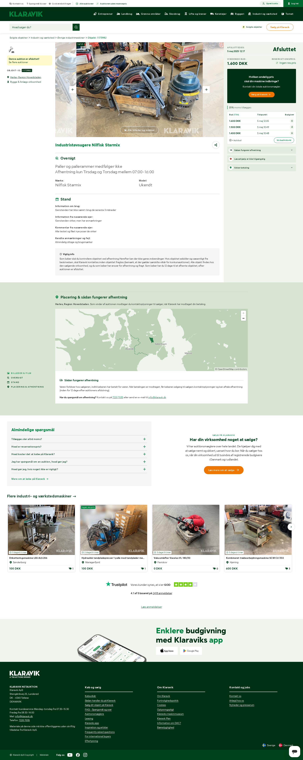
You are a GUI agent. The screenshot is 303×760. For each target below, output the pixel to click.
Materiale (44, 755)
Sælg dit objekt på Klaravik (99, 705)
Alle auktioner (86, 3)
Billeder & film (21, 373)
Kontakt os (18, 3)
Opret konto (272, 3)
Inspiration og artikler (96, 727)
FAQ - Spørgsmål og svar (98, 709)
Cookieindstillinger (61, 3)
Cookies (161, 705)
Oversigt (17, 377)
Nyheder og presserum (241, 705)
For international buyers (98, 736)
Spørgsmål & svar (37, 3)
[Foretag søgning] (76, 27)
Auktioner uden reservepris (113, 3)
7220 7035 (117, 397)
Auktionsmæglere (94, 713)
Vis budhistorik (284, 140)
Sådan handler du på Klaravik (100, 700)
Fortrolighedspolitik (168, 700)
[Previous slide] (72, 89)
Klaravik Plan (164, 718)
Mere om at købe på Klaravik (28, 478)
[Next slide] (206, 89)
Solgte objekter (254, 27)
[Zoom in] (243, 313)
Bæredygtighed (165, 727)
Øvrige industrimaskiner (71, 37)
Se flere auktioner (18, 62)
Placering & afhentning (27, 387)
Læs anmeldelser (151, 607)
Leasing (89, 718)
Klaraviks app (92, 723)
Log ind (295, 3)
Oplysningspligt (165, 709)
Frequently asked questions (100, 732)
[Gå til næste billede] (291, 526)
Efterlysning (91, 740)
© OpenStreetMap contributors (231, 369)
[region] (151, 340)
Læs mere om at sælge (221, 470)
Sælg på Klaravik (259, 94)
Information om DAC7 (169, 723)
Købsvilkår (90, 696)
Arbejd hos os (236, 700)
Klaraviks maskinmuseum (170, 713)
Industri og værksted (42, 37)
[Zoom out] (243, 318)
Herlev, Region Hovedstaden (25, 77)
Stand (15, 382)
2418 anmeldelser (162, 593)
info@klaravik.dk (157, 397)
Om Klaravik (163, 696)
